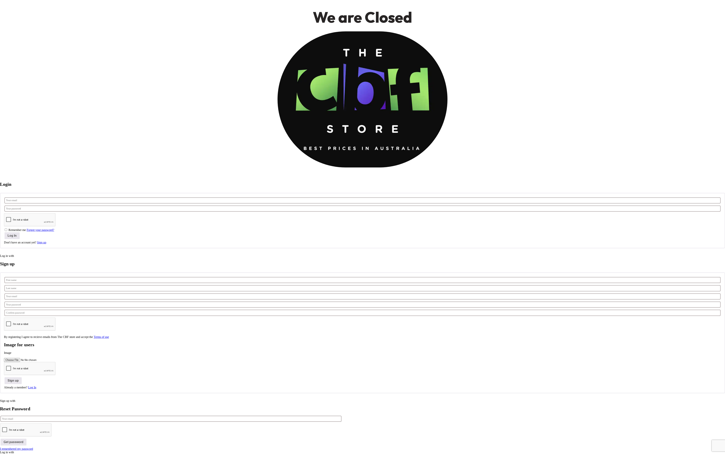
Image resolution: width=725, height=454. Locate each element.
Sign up (41, 242)
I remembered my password (16, 448)
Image (7, 352)
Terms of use (101, 337)
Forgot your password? (40, 230)
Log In (32, 387)
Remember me (17, 230)
